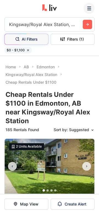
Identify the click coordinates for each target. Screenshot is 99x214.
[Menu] (89, 8)
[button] (44, 190)
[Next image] (86, 166)
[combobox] (9, 24)
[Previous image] (12, 166)
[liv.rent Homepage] (49, 8)
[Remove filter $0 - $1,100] (28, 50)
